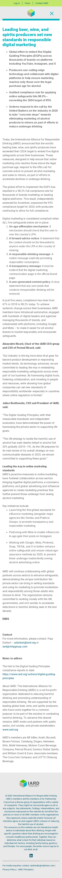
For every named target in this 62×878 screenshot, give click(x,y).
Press (27, 3)
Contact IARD (41, 3)
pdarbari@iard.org (25, 642)
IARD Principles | (26, 869)
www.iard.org (10, 729)
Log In (17, 3)
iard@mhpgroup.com (14, 646)
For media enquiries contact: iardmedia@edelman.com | (28, 865)
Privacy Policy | (9, 869)
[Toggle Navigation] (51, 13)
